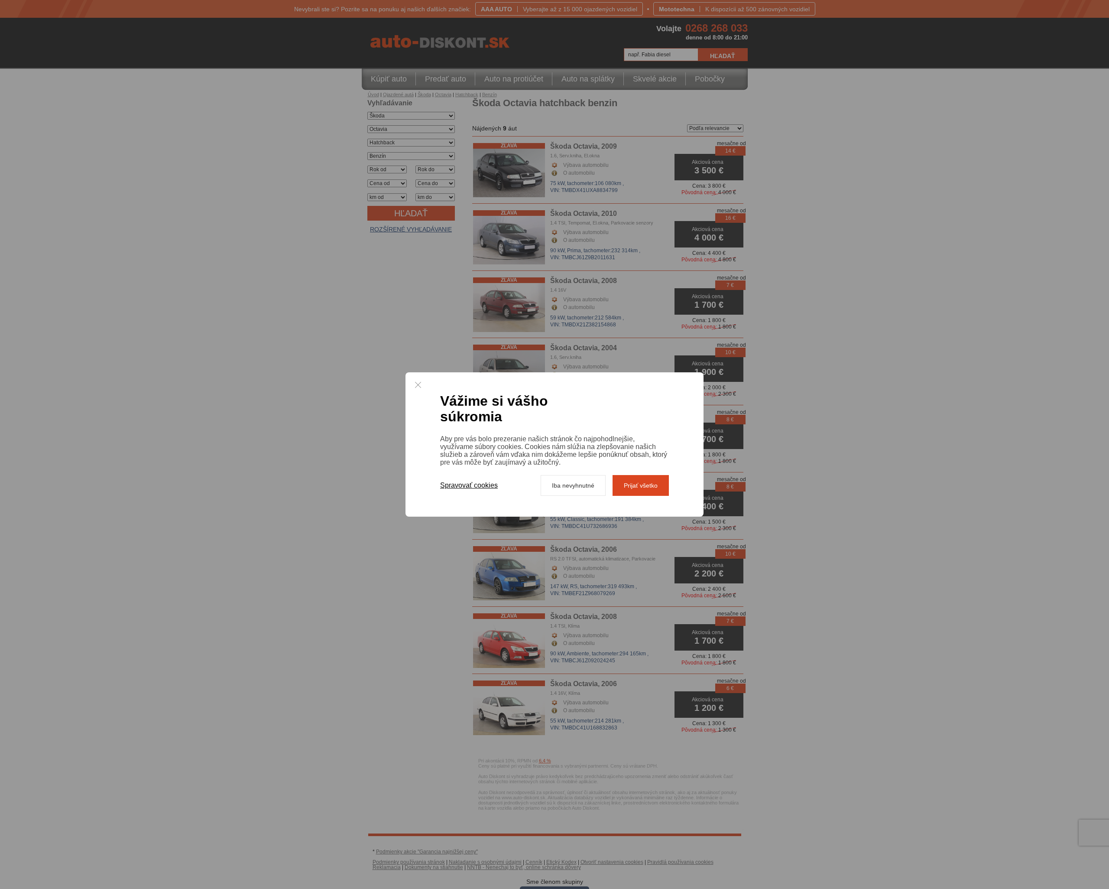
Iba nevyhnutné (573, 485)
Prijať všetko (641, 485)
